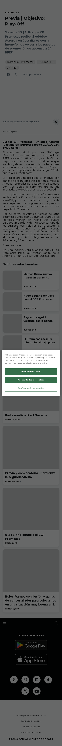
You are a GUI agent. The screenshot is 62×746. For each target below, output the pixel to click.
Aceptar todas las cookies (31, 380)
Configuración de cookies (31, 388)
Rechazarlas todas (31, 371)
